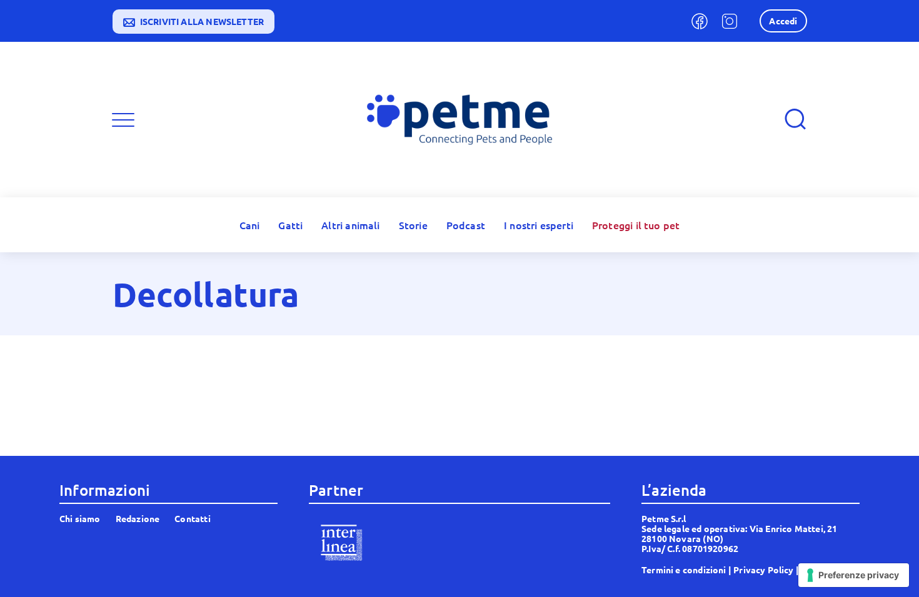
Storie (413, 225)
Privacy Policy (763, 569)
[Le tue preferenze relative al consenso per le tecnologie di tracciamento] (853, 575)
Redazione (138, 518)
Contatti (192, 518)
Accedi (783, 20)
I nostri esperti (538, 225)
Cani (249, 225)
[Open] (123, 120)
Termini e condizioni (683, 569)
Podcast (465, 225)
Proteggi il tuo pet (636, 225)
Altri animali (350, 225)
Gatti (290, 225)
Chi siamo (80, 518)
